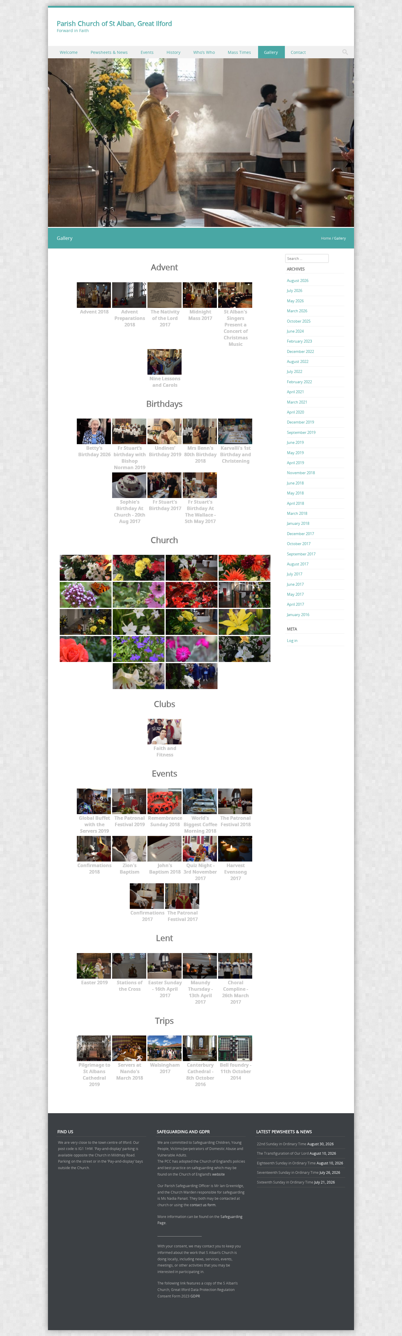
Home (326, 238)
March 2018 (297, 513)
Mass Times (239, 52)
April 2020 (295, 412)
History (173, 52)
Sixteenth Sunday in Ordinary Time (285, 1182)
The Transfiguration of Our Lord (283, 1153)
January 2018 (298, 523)
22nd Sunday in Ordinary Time (281, 1143)
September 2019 (301, 432)
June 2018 (295, 483)
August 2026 (297, 280)
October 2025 (298, 321)
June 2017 (295, 584)
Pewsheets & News (109, 52)
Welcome (69, 52)
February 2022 (299, 381)
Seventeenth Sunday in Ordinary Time (288, 1172)
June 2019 (295, 442)
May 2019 (295, 452)
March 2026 (297, 310)
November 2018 (301, 472)
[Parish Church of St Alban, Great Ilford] (201, 223)
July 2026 (294, 290)
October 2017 (298, 543)
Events (147, 52)
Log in (292, 640)
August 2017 (297, 564)
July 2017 (294, 574)
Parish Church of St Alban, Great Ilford (114, 23)
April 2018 (295, 503)
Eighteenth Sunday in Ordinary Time (286, 1163)
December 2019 (300, 422)
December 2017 (300, 533)
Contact (298, 52)
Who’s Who (204, 52)
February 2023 (299, 341)
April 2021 (295, 391)
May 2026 (295, 300)
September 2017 (301, 554)
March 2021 (297, 402)
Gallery (271, 52)
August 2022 (297, 361)
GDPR (195, 1296)
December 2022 (300, 351)
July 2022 (294, 371)
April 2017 (295, 604)
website (218, 1174)
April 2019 (295, 462)
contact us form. (203, 1204)
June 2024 (295, 331)
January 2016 (298, 614)
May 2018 (295, 493)
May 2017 (295, 594)
